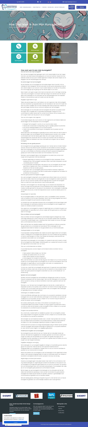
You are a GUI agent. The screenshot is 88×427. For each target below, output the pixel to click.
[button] (46, 53)
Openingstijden (19, 60)
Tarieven (44, 7)
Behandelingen (27, 7)
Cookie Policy (21, 419)
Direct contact (19, 50)
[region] (15, 419)
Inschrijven (51, 7)
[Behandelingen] (35, 46)
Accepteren (16, 422)
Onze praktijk (36, 7)
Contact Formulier (59, 7)
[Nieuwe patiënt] (35, 56)
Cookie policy (61, 412)
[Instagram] (40, 2)
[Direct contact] (18, 46)
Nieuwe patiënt (35, 60)
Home (21, 7)
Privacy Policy (61, 410)
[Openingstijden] (18, 56)
